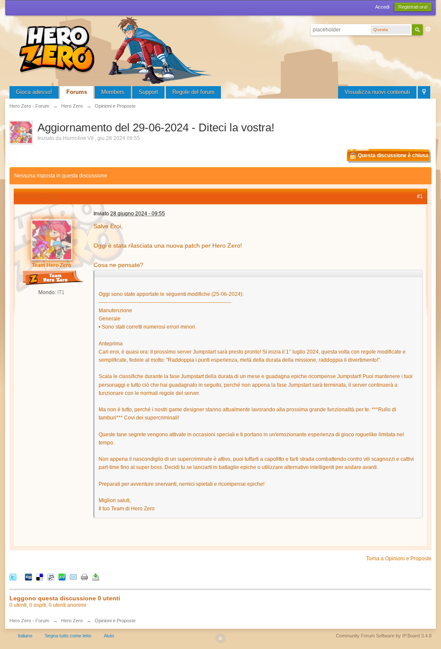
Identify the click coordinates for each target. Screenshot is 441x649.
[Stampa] (84, 577)
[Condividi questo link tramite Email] (73, 577)
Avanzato (428, 29)
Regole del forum (193, 92)
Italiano (25, 635)
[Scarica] (95, 577)
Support (148, 92)
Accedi (382, 6)
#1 (420, 196)
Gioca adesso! (34, 92)
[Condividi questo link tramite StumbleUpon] (62, 577)
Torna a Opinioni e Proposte (399, 559)
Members (112, 92)
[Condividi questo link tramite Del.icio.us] (39, 577)
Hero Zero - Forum (29, 620)
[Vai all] (117, 49)
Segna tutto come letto (68, 635)
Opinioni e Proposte (115, 620)
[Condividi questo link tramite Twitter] (12, 577)
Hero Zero (72, 620)
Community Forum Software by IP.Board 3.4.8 (384, 635)
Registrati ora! (413, 6)
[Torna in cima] (220, 638)
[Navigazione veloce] (424, 92)
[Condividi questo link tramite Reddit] (50, 577)
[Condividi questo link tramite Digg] (28, 577)
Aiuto (109, 635)
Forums (76, 92)
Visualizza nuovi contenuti (377, 92)
